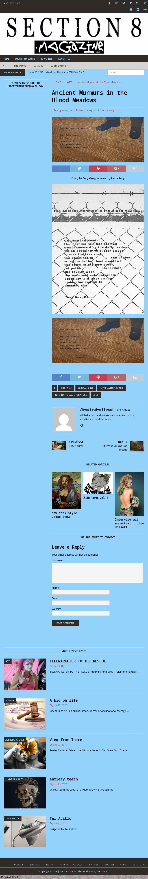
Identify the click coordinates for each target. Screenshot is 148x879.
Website (56, 609)
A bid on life (64, 700)
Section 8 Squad (87, 110)
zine (96, 394)
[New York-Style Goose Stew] (66, 490)
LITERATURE (20, 65)
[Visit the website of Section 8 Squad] (81, 425)
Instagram (34, 864)
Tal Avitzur (61, 818)
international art (111, 388)
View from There (66, 739)
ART (5, 65)
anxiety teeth (64, 779)
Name (55, 587)
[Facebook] (109, 3)
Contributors (58, 65)
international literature (71, 394)
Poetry (110, 110)
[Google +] (138, 3)
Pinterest (94, 864)
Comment (58, 560)
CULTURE (38, 65)
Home (6, 58)
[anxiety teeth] (25, 793)
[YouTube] (131, 9)
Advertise (64, 58)
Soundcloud (138, 864)
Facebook (18, 864)
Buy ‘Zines (46, 58)
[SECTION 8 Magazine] (74, 53)
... (139, 671)
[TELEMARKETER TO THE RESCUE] (25, 675)
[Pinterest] (145, 3)
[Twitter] (124, 3)
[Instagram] (117, 3)
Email (55, 598)
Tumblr (64, 864)
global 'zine (85, 388)
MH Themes (103, 871)
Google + (78, 864)
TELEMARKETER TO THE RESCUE (78, 661)
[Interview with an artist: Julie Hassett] (129, 494)
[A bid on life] (25, 714)
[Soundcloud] (145, 9)
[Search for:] (126, 72)
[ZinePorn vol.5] (98, 483)
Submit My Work (25, 58)
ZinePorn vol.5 (96, 498)
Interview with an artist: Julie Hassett (129, 523)
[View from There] (25, 753)
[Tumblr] (131, 3)
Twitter (50, 864)
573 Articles (123, 409)
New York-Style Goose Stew (64, 515)
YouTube (109, 864)
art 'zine (66, 388)
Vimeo (123, 864)
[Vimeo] (138, 9)
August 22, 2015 (64, 110)
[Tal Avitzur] (25, 831)
